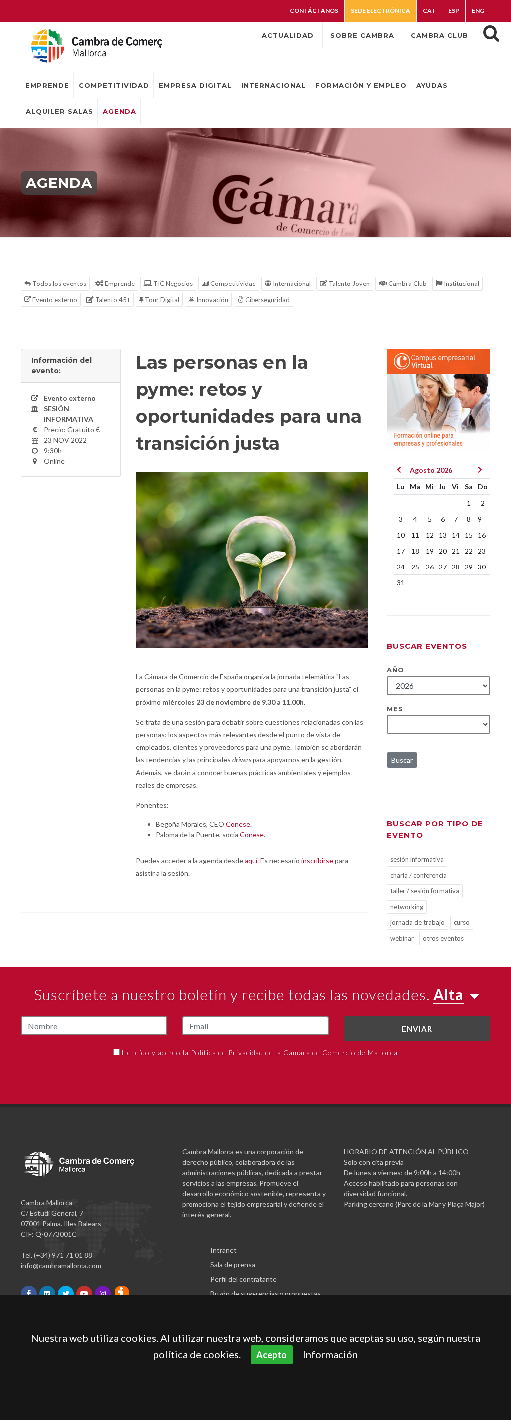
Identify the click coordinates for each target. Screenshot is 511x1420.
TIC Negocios (172, 283)
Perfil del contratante (243, 1279)
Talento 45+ (112, 300)
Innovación (211, 300)
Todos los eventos (58, 283)
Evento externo (54, 300)
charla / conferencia (418, 875)
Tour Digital (161, 300)
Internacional (291, 283)
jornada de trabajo (417, 922)
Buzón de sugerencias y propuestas (265, 1293)
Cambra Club (407, 283)
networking (406, 907)
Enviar (417, 1028)
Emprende (119, 283)
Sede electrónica (380, 10)
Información (330, 1354)
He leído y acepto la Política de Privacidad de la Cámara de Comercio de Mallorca (260, 1052)
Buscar (402, 760)
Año (395, 670)
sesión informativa (417, 859)
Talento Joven (348, 283)
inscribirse (317, 860)
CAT (429, 10)
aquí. (252, 860)
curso (462, 922)
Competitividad (232, 283)
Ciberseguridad (267, 300)
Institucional (460, 283)
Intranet (223, 1250)
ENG (478, 10)
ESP (453, 10)
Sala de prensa (232, 1264)
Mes (395, 709)
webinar (402, 938)
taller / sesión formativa (424, 891)
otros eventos (443, 938)
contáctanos (314, 10)
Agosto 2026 (431, 470)
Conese (238, 824)
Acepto (271, 1354)
